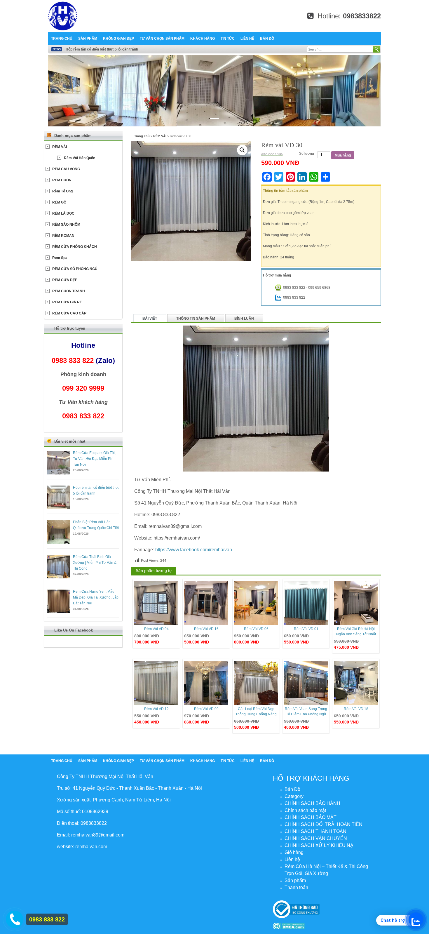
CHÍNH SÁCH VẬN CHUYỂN (316, 838)
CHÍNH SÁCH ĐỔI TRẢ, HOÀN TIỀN (323, 824)
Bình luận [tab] (244, 318)
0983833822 (362, 16)
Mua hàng (343, 155)
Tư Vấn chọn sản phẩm (162, 38)
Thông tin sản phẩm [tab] (195, 318)
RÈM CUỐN (62, 180)
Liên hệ (247, 38)
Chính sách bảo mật (305, 810)
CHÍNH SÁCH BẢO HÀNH (312, 803)
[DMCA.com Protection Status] (289, 926)
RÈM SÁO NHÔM (66, 224)
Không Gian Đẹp (118, 38)
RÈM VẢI (159, 136)
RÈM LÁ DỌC (63, 213)
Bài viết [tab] (149, 318)
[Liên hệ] (13, 918)
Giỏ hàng (294, 852)
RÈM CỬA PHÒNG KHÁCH (74, 247)
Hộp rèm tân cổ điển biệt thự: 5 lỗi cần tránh (102, 49)
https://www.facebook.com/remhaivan (193, 549)
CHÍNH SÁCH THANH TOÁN (315, 831)
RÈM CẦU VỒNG (66, 169)
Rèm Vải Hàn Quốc (79, 158)
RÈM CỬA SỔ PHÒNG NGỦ (74, 269)
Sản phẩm (87, 38)
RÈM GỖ (59, 202)
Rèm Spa (59, 258)
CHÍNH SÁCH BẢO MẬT (310, 817)
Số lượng (306, 154)
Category (294, 796)
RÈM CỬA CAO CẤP (69, 313)
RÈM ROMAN (63, 236)
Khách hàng (202, 38)
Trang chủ (61, 38)
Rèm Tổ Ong (62, 191)
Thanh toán (296, 887)
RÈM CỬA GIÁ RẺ (67, 302)
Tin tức (228, 38)
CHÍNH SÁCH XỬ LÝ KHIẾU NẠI (320, 845)
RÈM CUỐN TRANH (68, 291)
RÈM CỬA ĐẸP (64, 280)
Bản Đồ (267, 38)
